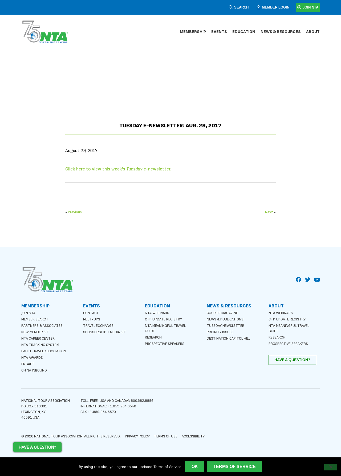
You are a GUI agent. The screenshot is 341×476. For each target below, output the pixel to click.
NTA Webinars (157, 313)
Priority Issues (220, 332)
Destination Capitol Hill (228, 338)
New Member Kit (35, 332)
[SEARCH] (231, 7)
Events (219, 31)
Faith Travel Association (43, 351)
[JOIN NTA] (299, 7)
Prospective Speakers (164, 343)
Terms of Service (234, 466)
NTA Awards (32, 357)
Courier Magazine (222, 313)
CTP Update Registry (163, 319)
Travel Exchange (98, 325)
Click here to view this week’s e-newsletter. (118, 169)
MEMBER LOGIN (275, 7)
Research (153, 337)
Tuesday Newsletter (225, 325)
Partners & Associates (42, 325)
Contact (91, 313)
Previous (75, 212)
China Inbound (34, 370)
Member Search (34, 319)
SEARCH (241, 7)
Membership (193, 31)
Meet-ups (91, 319)
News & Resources (281, 31)
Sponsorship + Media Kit (104, 332)
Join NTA (28, 313)
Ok (195, 466)
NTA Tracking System (40, 345)
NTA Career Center (38, 338)
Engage (27, 364)
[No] (330, 467)
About (313, 31)
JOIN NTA (310, 7)
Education (243, 31)
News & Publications (225, 319)
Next (269, 212)
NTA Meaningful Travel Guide (165, 328)
